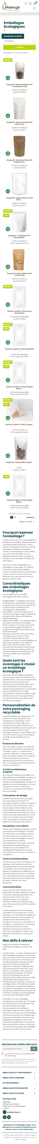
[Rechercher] (26, 3)
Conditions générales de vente (13, 1135)
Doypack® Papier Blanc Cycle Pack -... (19, 199)
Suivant (31, 517)
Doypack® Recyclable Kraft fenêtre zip (19, 274)
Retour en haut (27, 522)
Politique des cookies (29, 1137)
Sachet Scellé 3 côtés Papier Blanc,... (19, 501)
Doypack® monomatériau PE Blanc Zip (19, 123)
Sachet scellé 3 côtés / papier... (19, 424)
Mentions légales (30, 1135)
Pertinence (19, 41)
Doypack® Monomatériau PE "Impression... (19, 161)
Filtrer (21, 47)
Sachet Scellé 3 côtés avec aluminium (19, 312)
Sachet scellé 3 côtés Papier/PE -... (19, 350)
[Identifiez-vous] (30, 3)
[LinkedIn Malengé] (9, 1117)
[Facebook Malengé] (4, 1117)
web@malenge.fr (14, 1112)
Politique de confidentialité (12, 1137)
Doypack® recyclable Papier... (19, 462)
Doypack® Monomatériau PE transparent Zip (19, 85)
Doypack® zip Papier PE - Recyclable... (19, 236)
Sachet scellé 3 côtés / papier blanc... (19, 387)
